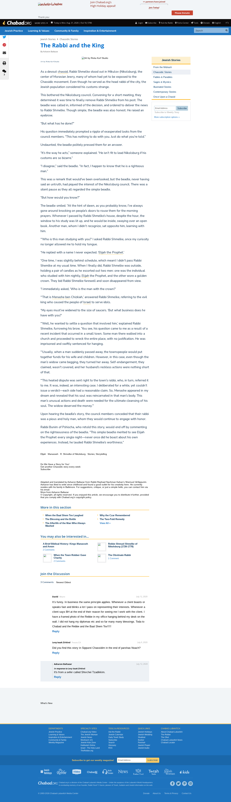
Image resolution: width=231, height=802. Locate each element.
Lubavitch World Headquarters (141, 782)
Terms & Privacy (171, 793)
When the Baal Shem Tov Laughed (64, 515)
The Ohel (165, 737)
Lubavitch (93, 782)
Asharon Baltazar (50, 52)
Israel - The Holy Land (90, 748)
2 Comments (49, 550)
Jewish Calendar (115, 734)
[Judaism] (17, 23)
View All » (105, 523)
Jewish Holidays (145, 732)
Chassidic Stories (69, 39)
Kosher (141, 740)
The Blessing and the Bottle (60, 519)
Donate (206, 22)
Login (140, 22)
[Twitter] (178, 783)
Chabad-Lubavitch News (171, 740)
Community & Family (66, 31)
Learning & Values (38, 31)
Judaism (122, 785)
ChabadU (92, 771)
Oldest (67, 582)
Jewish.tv (77, 771)
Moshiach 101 (87, 740)
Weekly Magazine (56, 742)
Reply (55, 631)
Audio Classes (108, 771)
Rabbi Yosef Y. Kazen (96, 785)
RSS (110, 748)
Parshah (141, 742)
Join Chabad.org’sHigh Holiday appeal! (103, 4)
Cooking (138, 771)
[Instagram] (190, 783)
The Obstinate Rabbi (119, 555)
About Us (157, 793)
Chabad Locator (168, 742)
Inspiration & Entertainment (100, 31)
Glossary (112, 745)
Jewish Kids (185, 771)
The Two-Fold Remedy (112, 519)
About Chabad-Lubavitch (172, 732)
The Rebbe (166, 734)
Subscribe (112, 740)
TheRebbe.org (87, 751)
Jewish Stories (48, 39)
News (123, 771)
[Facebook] (172, 783)
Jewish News (86, 737)
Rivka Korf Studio (52, 62)
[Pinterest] (184, 783)
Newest (60, 582)
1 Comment (113, 558)
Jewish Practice (14, 31)
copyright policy (83, 497)
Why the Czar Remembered (115, 515)
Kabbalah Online (88, 745)
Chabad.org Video (89, 732)
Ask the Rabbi (167, 22)
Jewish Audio (143, 748)
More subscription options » (167, 117)
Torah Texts (154, 771)
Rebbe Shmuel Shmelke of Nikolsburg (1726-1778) (122, 545)
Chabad (85, 782)
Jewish (132, 785)
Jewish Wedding (145, 734)
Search (111, 742)
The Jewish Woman (89, 734)
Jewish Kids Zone (88, 742)
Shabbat (141, 737)
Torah (116, 785)
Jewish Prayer (144, 745)
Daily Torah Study (116, 737)
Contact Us (186, 793)
